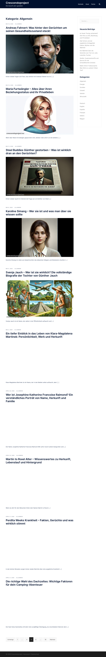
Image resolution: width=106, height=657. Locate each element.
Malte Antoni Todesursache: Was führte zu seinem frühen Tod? (89, 68)
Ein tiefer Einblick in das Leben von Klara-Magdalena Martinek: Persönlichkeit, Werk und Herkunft (39, 335)
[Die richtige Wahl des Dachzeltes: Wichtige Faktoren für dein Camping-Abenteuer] (39, 606)
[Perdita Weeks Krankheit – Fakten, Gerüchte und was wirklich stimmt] (40, 546)
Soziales (82, 87)
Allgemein (18, 24)
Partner (93, 4)
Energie (82, 84)
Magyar (82, 119)
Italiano (82, 115)
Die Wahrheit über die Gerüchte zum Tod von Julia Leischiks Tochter (88, 53)
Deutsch (82, 103)
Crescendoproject (17, 2)
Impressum (26, 654)
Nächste (52, 639)
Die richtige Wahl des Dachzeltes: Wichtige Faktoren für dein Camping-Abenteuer (39, 583)
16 (45, 639)
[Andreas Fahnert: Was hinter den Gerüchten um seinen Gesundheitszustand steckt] (40, 54)
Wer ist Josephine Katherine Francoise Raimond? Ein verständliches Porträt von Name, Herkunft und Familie (39, 398)
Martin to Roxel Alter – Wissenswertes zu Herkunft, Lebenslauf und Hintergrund (38, 460)
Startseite (80, 4)
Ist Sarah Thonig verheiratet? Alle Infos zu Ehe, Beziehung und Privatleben (89, 36)
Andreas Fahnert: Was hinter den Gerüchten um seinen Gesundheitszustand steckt (36, 29)
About (87, 4)
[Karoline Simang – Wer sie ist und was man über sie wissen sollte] (40, 237)
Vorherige (10, 639)
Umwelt (82, 90)
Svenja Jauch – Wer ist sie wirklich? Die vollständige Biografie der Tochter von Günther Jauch (39, 274)
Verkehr (82, 93)
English (82, 106)
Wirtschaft (83, 96)
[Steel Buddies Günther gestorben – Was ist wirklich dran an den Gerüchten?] (40, 176)
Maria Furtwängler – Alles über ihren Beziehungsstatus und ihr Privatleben (30, 90)
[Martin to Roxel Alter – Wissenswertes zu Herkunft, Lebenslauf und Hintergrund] (40, 485)
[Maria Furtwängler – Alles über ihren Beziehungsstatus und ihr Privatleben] (40, 115)
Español (82, 109)
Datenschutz (35, 654)
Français (82, 112)
